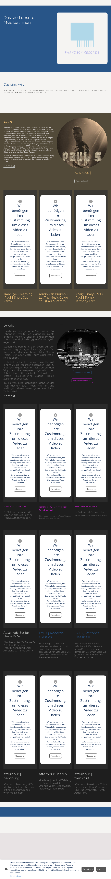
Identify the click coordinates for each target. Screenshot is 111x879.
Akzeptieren (20, 275)
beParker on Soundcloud (82, 381)
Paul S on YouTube (82, 173)
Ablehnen (101, 869)
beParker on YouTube (82, 373)
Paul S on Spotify (82, 181)
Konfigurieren (15, 876)
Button (60, 325)
